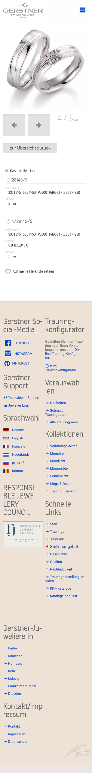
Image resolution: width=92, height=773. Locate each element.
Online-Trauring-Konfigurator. (63, 354)
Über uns (58, 539)
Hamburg (15, 663)
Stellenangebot (64, 546)
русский (18, 463)
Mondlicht (57, 461)
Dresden (14, 693)
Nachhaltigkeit (61, 569)
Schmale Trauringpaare (55, 412)
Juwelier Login (19, 405)
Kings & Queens (62, 484)
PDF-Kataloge (60, 588)
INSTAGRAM (23, 354)
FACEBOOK (22, 343)
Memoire (57, 453)
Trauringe (57, 531)
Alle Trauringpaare (64, 422)
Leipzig (13, 678)
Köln (11, 671)
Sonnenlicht (59, 476)
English (17, 438)
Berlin (12, 648)
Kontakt (14, 726)
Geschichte (58, 554)
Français (18, 446)
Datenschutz (17, 742)
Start (53, 524)
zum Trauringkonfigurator (60, 368)
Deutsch (18, 430)
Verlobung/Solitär (63, 446)
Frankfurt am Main (22, 686)
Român (17, 471)
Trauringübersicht (63, 491)
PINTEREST (20, 363)
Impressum (16, 734)
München (15, 656)
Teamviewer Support (23, 398)
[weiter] (46, 69)
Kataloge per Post (63, 596)
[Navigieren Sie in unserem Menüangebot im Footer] (79, 12)
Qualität (56, 562)
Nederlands (21, 454)
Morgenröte (59, 468)
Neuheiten (58, 403)
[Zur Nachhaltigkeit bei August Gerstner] (23, 546)
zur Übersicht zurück (30, 148)
